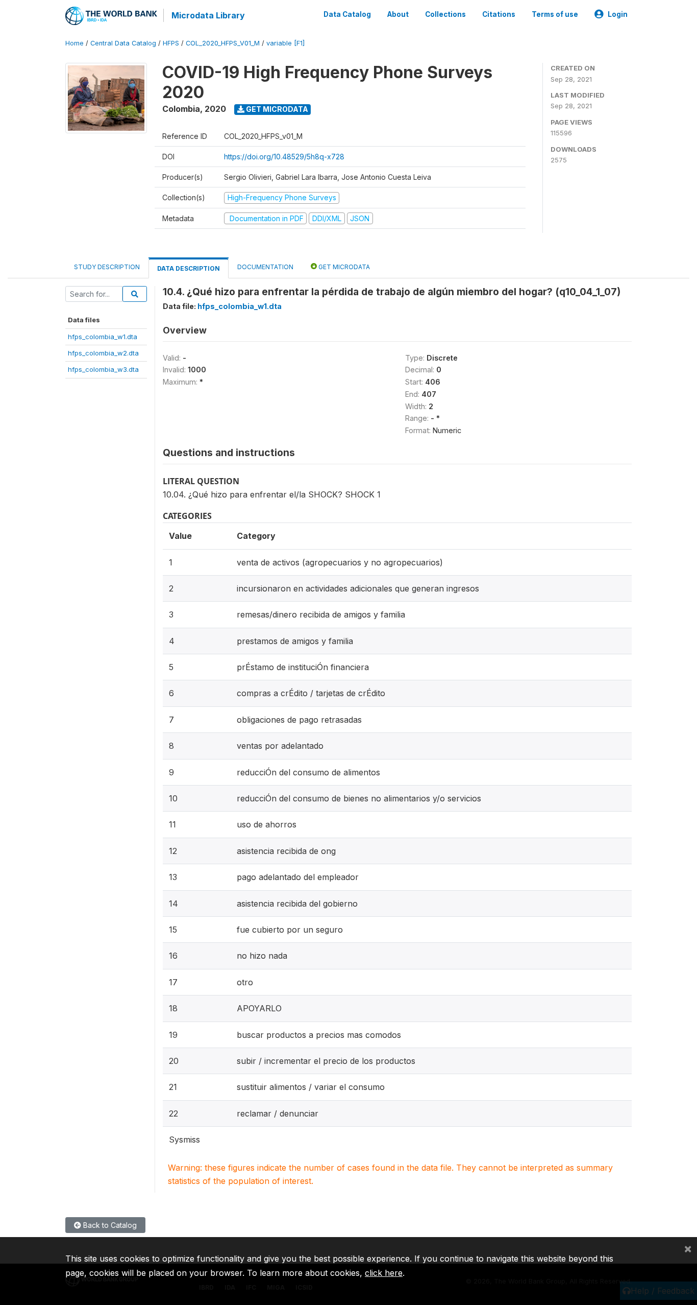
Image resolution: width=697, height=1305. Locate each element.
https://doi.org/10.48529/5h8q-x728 (284, 156)
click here (384, 1273)
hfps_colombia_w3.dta (103, 369)
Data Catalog (347, 14)
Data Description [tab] (188, 268)
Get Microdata (276, 109)
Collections (445, 14)
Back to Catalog (109, 1225)
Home (74, 43)
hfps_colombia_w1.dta (102, 337)
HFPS (171, 43)
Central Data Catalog (123, 43)
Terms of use (555, 14)
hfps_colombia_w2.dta (103, 353)
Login (618, 14)
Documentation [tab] (265, 267)
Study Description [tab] (107, 267)
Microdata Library (208, 15)
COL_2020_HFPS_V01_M (223, 43)
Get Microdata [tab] (343, 267)
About (398, 14)
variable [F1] (285, 43)
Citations (498, 14)
